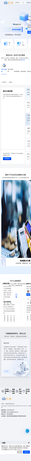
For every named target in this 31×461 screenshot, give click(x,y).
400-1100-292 (10, 410)
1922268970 (10, 414)
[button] (2, 21)
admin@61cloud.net (12, 412)
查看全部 (22, 60)
